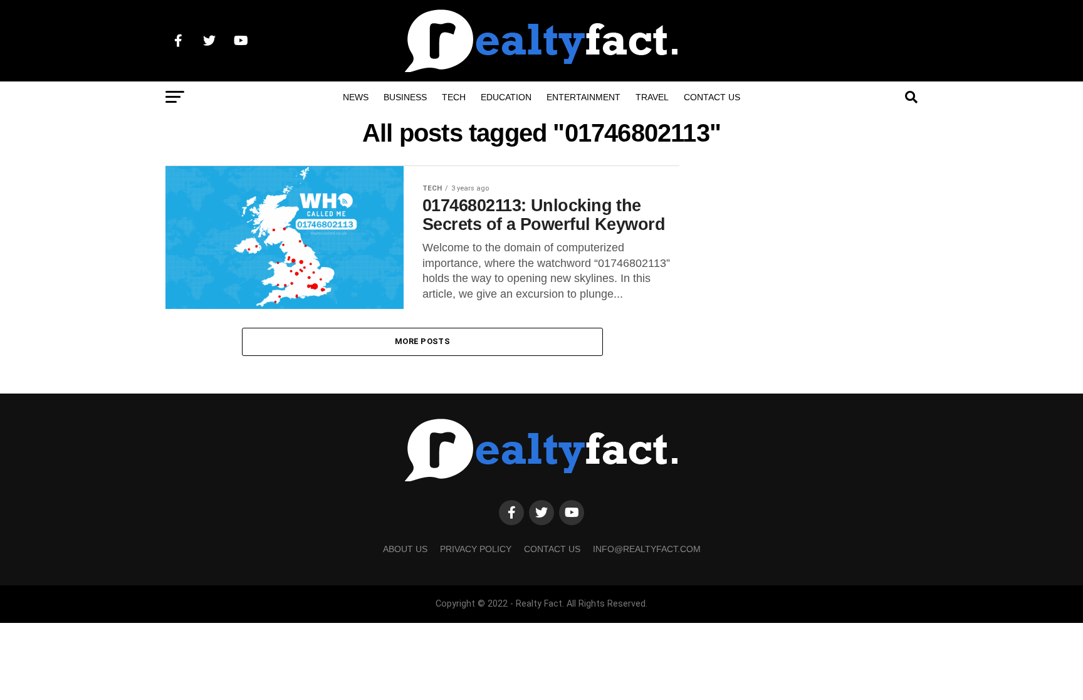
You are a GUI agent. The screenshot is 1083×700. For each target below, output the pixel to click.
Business (405, 97)
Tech (454, 97)
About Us (405, 549)
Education (506, 97)
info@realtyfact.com (647, 549)
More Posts (422, 341)
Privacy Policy (475, 549)
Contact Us (712, 97)
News (356, 97)
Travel (652, 97)
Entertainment (583, 97)
